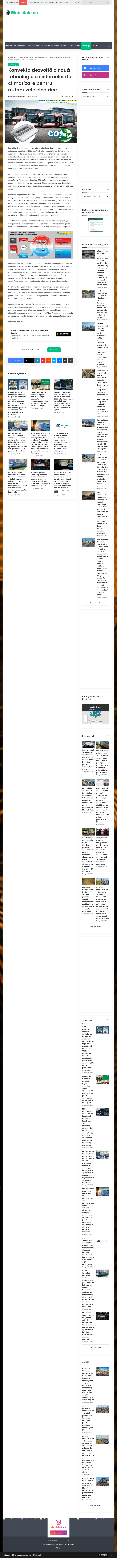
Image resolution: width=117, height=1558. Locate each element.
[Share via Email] (65, 360)
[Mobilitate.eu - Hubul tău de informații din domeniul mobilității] (21, 13)
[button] (58, 1555)
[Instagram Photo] (12, 1527)
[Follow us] (58, 1523)
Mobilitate (46, 46)
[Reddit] (48, 360)
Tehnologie (85, 46)
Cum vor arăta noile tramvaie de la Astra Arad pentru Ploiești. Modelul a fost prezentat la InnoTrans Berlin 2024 (88, 1488)
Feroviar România (33, 46)
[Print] (70, 360)
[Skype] (54, 360)
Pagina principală (16, 57)
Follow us (58, 1533)
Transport (21, 46)
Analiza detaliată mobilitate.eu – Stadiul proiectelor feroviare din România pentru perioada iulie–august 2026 (88, 1418)
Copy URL (54, 350)
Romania (64, 46)
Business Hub (74, 46)
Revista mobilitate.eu (66, 1544)
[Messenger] (59, 360)
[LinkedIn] (37, 360)
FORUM (95, 46)
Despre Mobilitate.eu (50, 1544)
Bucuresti (55, 46)
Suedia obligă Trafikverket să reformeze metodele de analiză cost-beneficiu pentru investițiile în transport (88, 759)
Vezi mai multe (95, 603)
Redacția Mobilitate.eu (17, 96)
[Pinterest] (43, 360)
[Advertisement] (79, 23)
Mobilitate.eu (10, 46)
